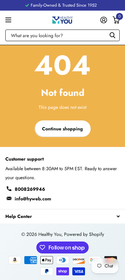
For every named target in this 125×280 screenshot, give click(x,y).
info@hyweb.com (33, 198)
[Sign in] (103, 20)
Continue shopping (62, 128)
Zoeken (112, 35)
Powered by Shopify (84, 234)
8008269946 (30, 189)
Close (62, 216)
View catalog (9, 20)
